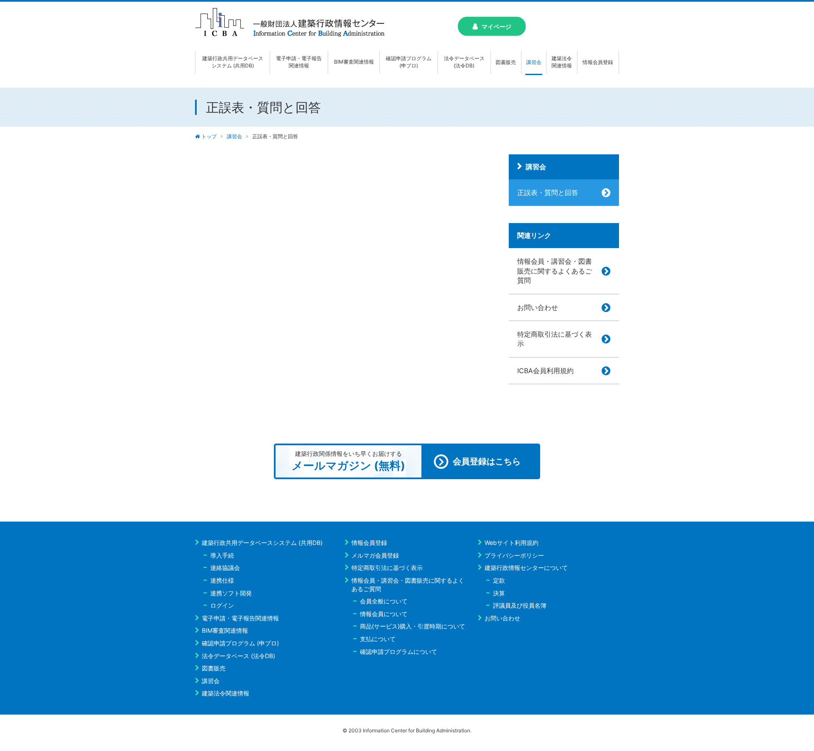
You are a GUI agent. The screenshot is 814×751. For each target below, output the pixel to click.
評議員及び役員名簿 (519, 605)
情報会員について (383, 613)
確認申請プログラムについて (398, 651)
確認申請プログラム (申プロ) (240, 643)
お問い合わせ (537, 307)
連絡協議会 (225, 567)
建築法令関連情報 (225, 693)
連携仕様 (222, 580)
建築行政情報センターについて (526, 567)
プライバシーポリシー (514, 555)
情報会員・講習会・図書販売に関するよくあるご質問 (554, 271)
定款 (499, 580)
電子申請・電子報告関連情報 (240, 618)
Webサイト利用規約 (511, 542)
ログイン (222, 605)
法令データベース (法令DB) (238, 655)
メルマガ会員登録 (375, 555)
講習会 (234, 136)
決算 (499, 593)
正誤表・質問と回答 (547, 192)
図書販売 (214, 668)
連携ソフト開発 (231, 593)
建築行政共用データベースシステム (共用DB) (262, 542)
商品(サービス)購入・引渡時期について (412, 626)
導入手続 (222, 555)
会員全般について (383, 601)
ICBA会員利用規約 (545, 370)
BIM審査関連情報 (225, 630)
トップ (209, 136)
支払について (378, 638)
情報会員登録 (369, 542)
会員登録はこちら (487, 461)
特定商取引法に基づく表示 (554, 339)
